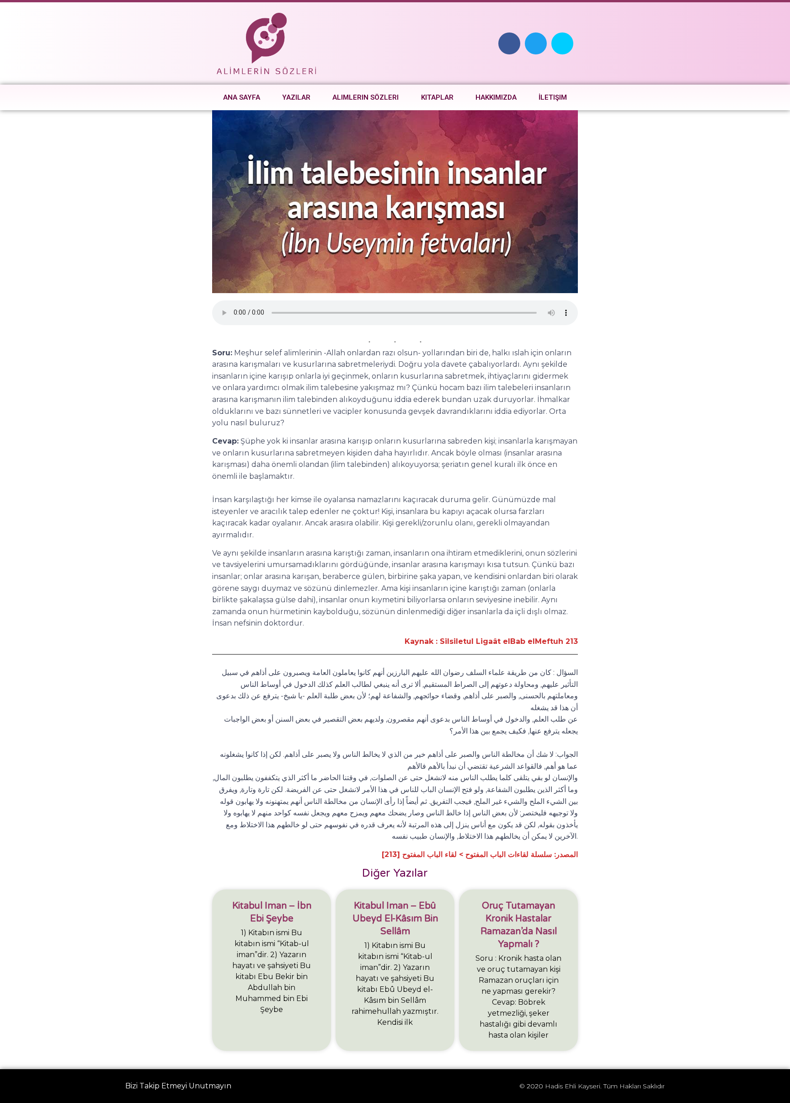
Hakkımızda (496, 97)
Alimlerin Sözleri (365, 97)
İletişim (553, 97)
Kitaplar (437, 97)
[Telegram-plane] (562, 43)
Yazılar (296, 97)
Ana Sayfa (241, 97)
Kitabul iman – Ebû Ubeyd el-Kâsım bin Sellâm (395, 918)
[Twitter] (536, 43)
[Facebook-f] (509, 43)
